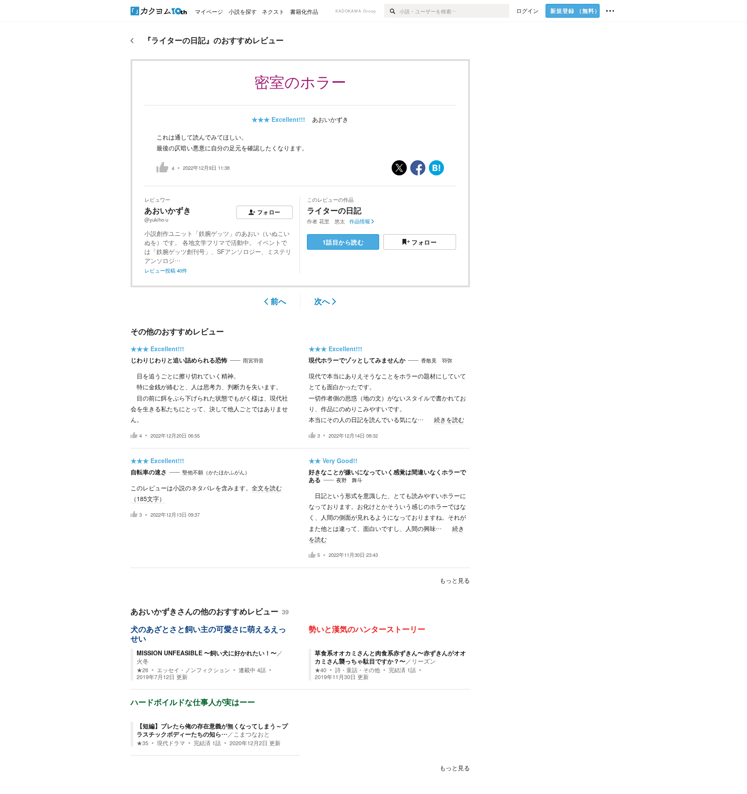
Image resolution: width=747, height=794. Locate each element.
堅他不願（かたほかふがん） (216, 472)
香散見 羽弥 (436, 360)
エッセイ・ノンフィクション (193, 670)
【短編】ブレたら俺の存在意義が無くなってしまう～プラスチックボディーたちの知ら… (212, 729)
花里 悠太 (332, 221)
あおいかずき (330, 119)
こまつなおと (251, 734)
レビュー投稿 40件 (165, 270)
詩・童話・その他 (357, 670)
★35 (142, 743)
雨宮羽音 (253, 360)
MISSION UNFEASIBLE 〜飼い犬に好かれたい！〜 (207, 652)
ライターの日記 (334, 210)
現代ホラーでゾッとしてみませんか (357, 360)
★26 (142, 670)
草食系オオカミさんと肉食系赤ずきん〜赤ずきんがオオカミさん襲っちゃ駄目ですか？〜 (390, 656)
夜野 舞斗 (349, 479)
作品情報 (359, 221)
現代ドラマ (171, 743)
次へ (322, 301)
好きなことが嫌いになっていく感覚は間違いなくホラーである (387, 475)
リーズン (424, 661)
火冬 (143, 661)
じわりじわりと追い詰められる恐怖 (179, 360)
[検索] (391, 11)
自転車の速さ (149, 471)
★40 (320, 670)
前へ (278, 301)
